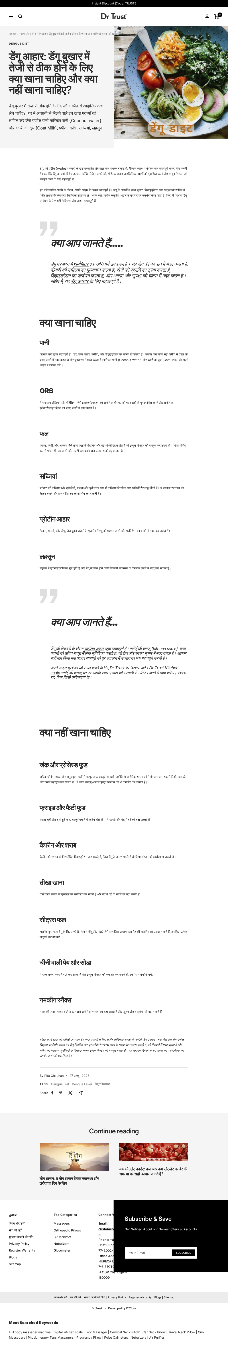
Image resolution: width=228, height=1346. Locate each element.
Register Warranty (22, 1250)
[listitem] (52, 1093)
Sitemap (15, 1264)
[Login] (207, 16)
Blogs (13, 1257)
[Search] (20, 16)
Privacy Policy (19, 1243)
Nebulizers (61, 1243)
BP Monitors (62, 1237)
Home (12, 33)
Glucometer (62, 1250)
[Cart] (216, 16)
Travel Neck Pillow (181, 1332)
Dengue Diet (19, 43)
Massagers (62, 1223)
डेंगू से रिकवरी (102, 1084)
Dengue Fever (82, 1084)
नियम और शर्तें (16, 1223)
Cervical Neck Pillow (125, 1332)
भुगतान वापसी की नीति (21, 1237)
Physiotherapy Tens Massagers (50, 1337)
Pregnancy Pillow (88, 1337)
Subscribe (183, 1252)
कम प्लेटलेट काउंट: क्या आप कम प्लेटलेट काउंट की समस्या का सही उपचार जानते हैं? (153, 1171)
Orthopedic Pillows (67, 1230)
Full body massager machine (30, 1332)
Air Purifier (156, 1337)
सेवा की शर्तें (15, 1230)
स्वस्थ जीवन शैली (27, 33)
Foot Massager (96, 1332)
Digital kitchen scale (68, 1332)
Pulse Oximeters (116, 1337)
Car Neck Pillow (153, 1332)
